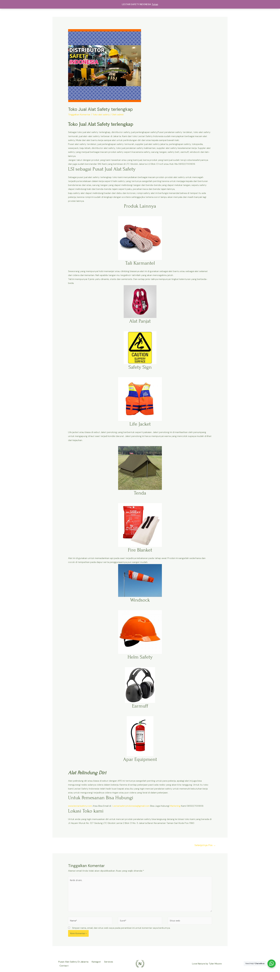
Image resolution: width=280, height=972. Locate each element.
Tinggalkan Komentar (79, 114)
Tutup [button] (155, 4)
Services (108, 961)
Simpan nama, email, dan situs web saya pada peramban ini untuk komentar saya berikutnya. (121, 927)
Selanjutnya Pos (205, 845)
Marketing (175, 805)
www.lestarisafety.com (80, 805)
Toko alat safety (101, 114)
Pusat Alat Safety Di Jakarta (73, 961)
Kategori (96, 961)
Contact (64, 965)
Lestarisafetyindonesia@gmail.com (131, 805)
